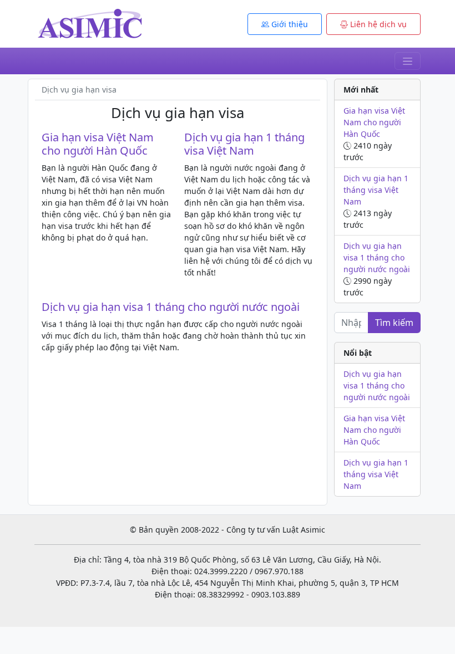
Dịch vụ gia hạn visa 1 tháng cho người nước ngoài (171, 306)
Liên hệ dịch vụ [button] (377, 24)
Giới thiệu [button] (288, 24)
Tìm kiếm (394, 322)
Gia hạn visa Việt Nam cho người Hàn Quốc (98, 144)
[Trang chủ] (89, 23)
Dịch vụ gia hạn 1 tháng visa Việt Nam (244, 144)
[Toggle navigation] (408, 61)
